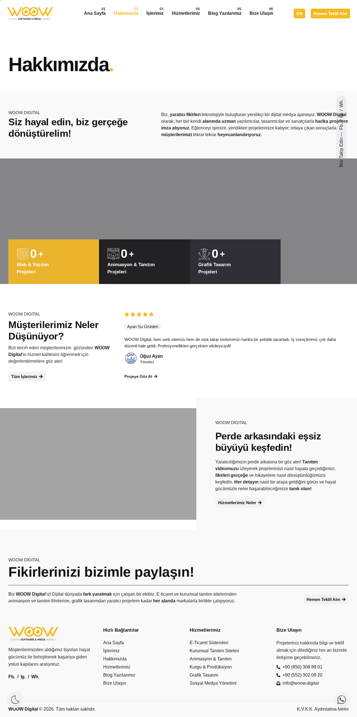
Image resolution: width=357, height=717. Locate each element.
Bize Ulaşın (261, 11)
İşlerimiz (155, 11)
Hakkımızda (126, 11)
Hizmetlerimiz (186, 11)
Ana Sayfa (95, 11)
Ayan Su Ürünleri (142, 326)
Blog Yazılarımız (225, 11)
